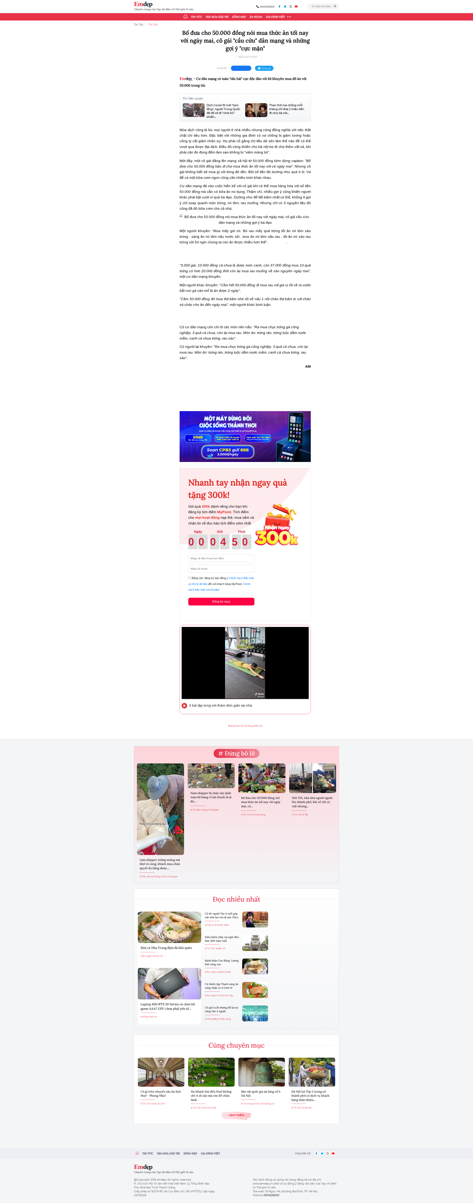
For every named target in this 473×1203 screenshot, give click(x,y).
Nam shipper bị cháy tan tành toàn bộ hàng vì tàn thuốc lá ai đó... (211, 797)
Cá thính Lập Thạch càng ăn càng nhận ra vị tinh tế (221, 985)
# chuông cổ (267, 1103)
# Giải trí (209, 925)
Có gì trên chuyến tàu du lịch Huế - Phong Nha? (161, 1093)
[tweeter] (285, 6)
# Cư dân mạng (199, 809)
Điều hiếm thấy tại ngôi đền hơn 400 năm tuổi (222, 938)
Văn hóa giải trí (217, 16)
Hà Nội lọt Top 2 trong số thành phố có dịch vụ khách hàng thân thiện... (310, 1096)
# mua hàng (258, 814)
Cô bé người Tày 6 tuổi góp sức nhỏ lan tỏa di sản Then (221, 915)
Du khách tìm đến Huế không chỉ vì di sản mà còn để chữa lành (211, 1096)
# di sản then (222, 925)
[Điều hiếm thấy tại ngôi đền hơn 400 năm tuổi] (255, 943)
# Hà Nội (307, 1107)
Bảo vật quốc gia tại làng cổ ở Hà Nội (260, 1093)
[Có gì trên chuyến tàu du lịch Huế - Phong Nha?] (161, 1072)
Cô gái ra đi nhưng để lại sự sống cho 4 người (221, 1009)
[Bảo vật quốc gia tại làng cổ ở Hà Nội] (261, 1072)
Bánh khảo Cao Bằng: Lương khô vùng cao (222, 962)
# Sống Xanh (148, 1016)
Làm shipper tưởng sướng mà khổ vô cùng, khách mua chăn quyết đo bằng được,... (160, 864)
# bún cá (158, 956)
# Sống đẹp (211, 1019)
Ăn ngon (256, 16)
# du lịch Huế (209, 1107)
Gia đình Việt (275, 16)
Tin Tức (138, 24)
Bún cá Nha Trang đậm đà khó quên (166, 948)
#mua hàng (247, 725)
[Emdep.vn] (144, 4)
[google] (290, 6)
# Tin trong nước (250, 1103)
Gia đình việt (210, 1153)
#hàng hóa (234, 725)
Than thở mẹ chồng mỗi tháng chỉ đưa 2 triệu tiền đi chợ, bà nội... (286, 109)
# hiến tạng (224, 1019)
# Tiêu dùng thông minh (153, 876)
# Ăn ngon (146, 956)
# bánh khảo (224, 972)
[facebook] (279, 6)
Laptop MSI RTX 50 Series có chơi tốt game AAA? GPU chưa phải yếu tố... (168, 1006)
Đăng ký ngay (221, 601)
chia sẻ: (222, 68)
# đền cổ (220, 948)
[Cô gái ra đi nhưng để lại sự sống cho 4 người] (255, 1013)
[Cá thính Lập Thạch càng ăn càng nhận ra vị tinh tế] (255, 990)
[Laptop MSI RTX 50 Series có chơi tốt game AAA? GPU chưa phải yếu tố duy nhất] (169, 983)
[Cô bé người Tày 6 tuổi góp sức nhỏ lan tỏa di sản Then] (255, 919)
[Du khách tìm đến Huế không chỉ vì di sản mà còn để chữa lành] (211, 1072)
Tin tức (196, 16)
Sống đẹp (239, 16)
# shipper (172, 876)
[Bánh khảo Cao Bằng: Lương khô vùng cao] (255, 966)
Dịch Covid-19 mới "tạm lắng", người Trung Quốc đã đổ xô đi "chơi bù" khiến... (223, 111)
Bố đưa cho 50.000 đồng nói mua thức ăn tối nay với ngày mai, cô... (260, 802)
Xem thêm (236, 1115)
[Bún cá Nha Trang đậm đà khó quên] (169, 927)
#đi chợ (258, 725)
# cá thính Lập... (226, 995)
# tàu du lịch (158, 1103)
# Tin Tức (246, 814)
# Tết (305, 814)
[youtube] (296, 6)
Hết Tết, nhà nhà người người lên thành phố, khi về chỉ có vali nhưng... (312, 802)
